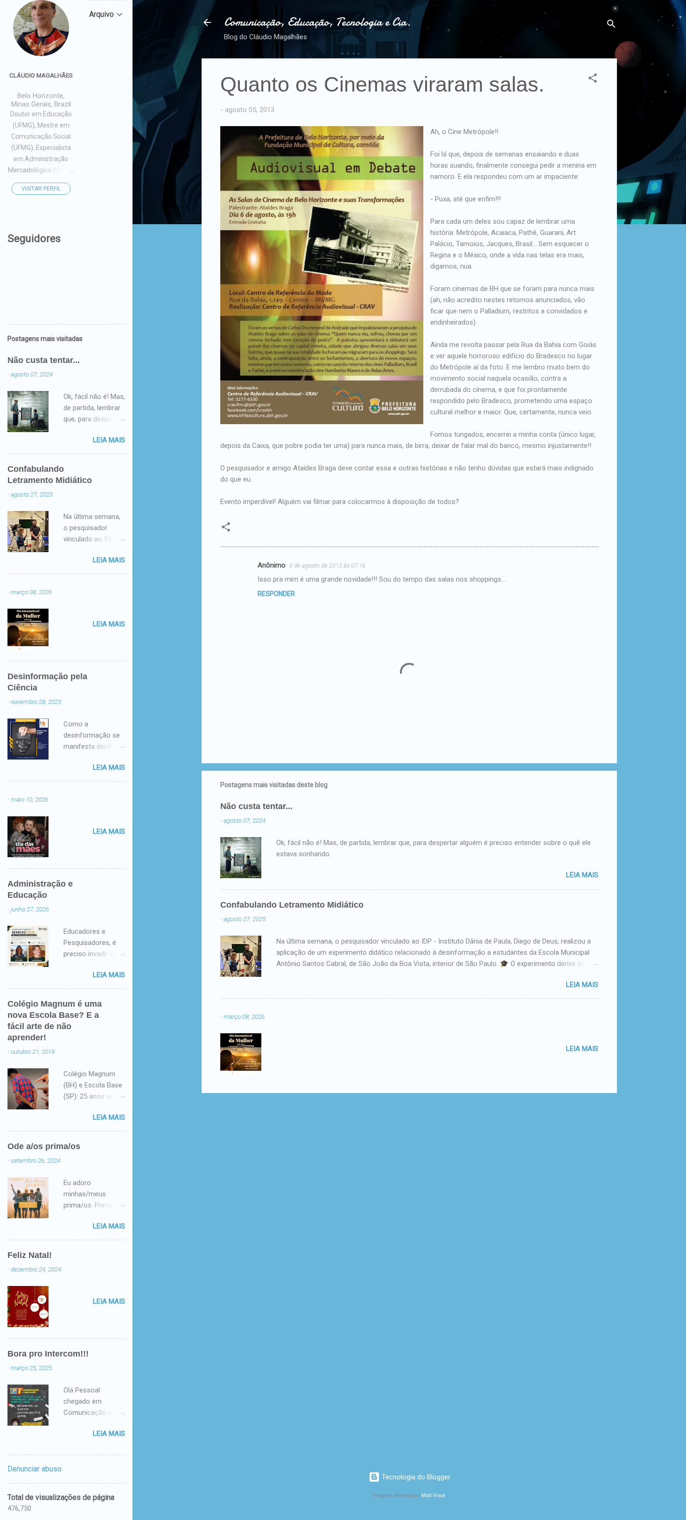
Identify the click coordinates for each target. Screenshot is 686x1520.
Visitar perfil (41, 188)
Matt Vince (433, 1495)
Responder (276, 593)
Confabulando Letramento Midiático (292, 904)
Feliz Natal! (29, 1255)
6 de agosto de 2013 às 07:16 (327, 565)
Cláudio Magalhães (41, 75)
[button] (592, 79)
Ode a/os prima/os (43, 1146)
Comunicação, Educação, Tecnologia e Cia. (317, 22)
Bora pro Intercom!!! (48, 1353)
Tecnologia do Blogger (415, 1477)
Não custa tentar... (256, 806)
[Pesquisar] (611, 25)
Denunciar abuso (34, 1468)
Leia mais (582, 875)
